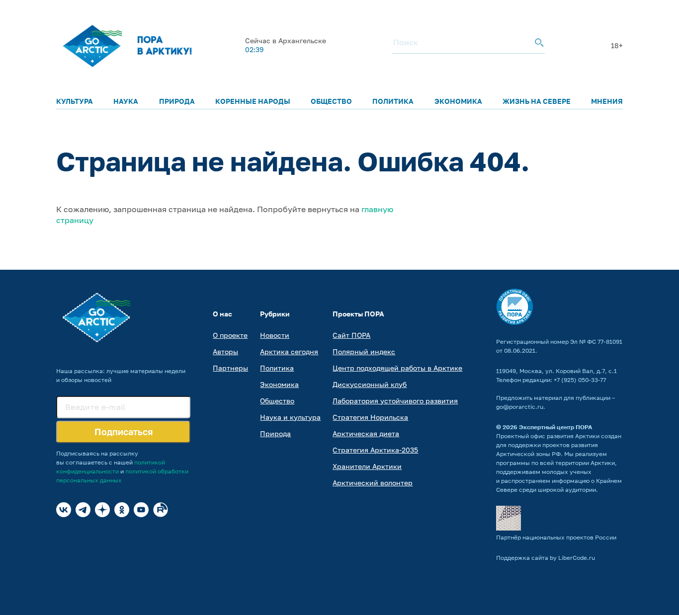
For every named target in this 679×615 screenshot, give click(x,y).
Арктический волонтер (373, 482)
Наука (125, 101)
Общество (331, 101)
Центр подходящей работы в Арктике (397, 368)
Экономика (458, 101)
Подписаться (123, 431)
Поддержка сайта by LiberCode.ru (545, 557)
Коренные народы (252, 101)
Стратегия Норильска (370, 417)
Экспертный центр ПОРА (556, 427)
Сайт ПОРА (351, 335)
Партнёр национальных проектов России (556, 537)
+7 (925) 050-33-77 (580, 380)
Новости (274, 335)
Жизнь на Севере (537, 101)
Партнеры (230, 368)
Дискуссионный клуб (370, 384)
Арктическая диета (366, 433)
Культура (74, 101)
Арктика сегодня (289, 351)
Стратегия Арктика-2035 (375, 450)
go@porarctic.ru (519, 406)
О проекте (230, 335)
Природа (177, 101)
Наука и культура (290, 417)
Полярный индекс (364, 351)
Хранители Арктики (367, 466)
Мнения (607, 101)
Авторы (225, 351)
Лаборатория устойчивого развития (395, 400)
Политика (393, 101)
